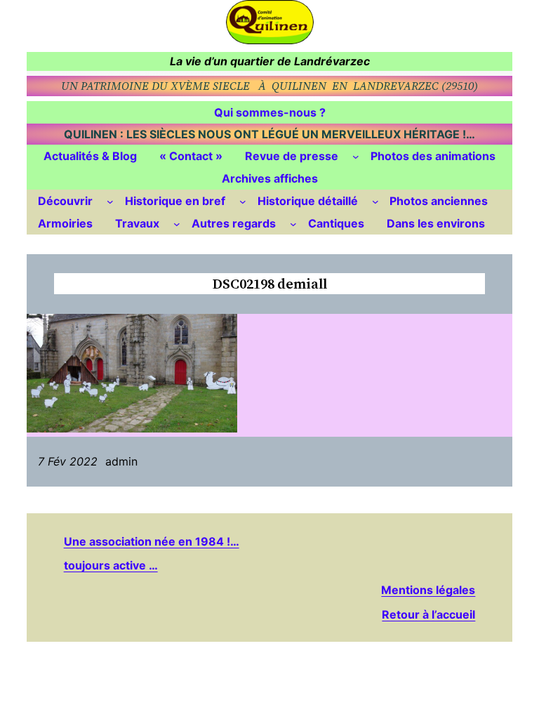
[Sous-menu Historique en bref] (242, 201)
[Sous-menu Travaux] (176, 223)
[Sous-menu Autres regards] (293, 223)
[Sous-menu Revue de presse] (355, 156)
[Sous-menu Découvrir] (110, 201)
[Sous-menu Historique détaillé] (375, 201)
